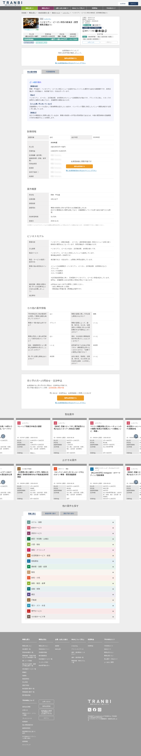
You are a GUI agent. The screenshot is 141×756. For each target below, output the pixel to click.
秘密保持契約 (26, 728)
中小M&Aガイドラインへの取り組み (29, 737)
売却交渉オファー (44, 649)
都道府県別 (25, 679)
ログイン (133, 3)
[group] (33, 436)
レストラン (66, 13)
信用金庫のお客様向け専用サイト (46, 712)
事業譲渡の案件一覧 (28, 692)
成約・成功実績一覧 (77, 657)
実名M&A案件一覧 (27, 652)
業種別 (24, 672)
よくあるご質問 (109, 662)
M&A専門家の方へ (44, 665)
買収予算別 (25, 685)
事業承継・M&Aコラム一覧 (78, 661)
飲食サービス (56, 13)
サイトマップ (26, 744)
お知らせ (25, 710)
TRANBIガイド (108, 646)
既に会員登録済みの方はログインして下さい (70, 63)
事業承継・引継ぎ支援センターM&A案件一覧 (29, 656)
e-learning (74, 646)
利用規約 (25, 721)
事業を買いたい (27, 646)
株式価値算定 (43, 655)
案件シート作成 (88, 31)
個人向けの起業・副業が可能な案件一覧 (29, 664)
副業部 (57, 646)
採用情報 (25, 741)
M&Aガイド (107, 649)
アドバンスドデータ (77, 649)
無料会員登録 (46, 706)
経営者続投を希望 (41, 42)
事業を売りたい (43, 646)
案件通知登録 (26, 695)
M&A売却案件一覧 (43, 13)
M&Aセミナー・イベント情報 (29, 714)
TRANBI (23, 13)
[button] (136, 436)
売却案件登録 (43, 652)
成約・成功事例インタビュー (78, 653)
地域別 (24, 675)
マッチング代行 (43, 662)
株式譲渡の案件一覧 (28, 688)
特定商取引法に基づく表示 (29, 732)
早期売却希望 (30, 42)
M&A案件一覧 (26, 649)
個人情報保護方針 (27, 725)
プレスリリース (27, 718)
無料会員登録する (70, 58)
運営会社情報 (26, 707)
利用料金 (90, 646)
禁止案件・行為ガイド (111, 659)
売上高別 (25, 682)
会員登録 (122, 3)
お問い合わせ (46, 701)
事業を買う (32, 13)
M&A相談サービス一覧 (29, 669)
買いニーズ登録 (27, 660)
